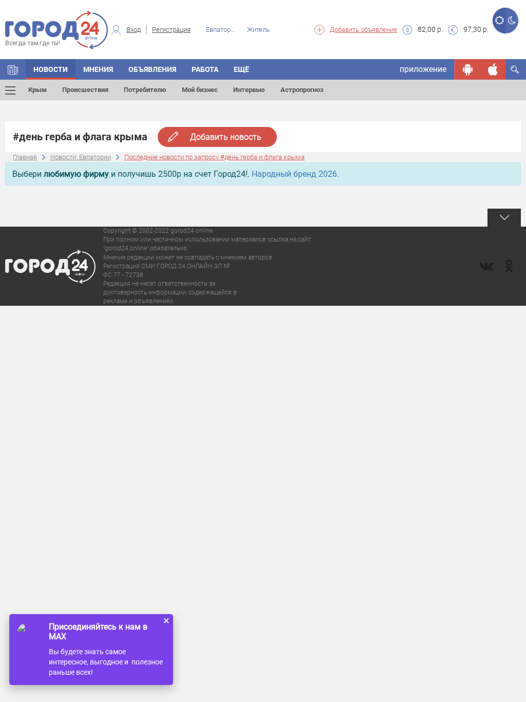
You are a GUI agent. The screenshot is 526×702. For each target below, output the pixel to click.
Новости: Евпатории (80, 157)
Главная (25, 157)
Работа (205, 69)
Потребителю (145, 90)
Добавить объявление (363, 29)
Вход (133, 29)
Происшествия (85, 90)
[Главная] (13, 69)
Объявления (152, 69)
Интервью (249, 90)
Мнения (98, 69)
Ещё (241, 69)
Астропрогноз (302, 90)
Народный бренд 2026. (295, 174)
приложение (423, 69)
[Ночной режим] (511, 20)
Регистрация (171, 29)
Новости (50, 69)
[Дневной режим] (499, 20)
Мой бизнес (200, 90)
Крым (37, 90)
